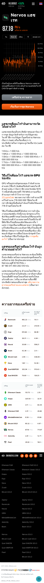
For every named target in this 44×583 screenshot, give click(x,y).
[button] (33, 4)
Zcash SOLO (27, 487)
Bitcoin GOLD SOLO (29, 492)
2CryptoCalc (8, 197)
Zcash (10, 326)
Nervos (10, 430)
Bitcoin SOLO (27, 557)
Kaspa (10, 399)
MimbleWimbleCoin (15, 417)
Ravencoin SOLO (28, 504)
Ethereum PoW (13, 411)
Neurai (10, 344)
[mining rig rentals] (34, 570)
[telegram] (35, 456)
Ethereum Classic (14, 392)
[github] (31, 456)
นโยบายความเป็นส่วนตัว (26, 574)
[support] (39, 579)
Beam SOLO (26, 527)
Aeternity (11, 436)
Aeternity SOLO (28, 522)
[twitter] (22, 456)
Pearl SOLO (26, 552)
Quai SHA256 (12, 375)
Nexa (10, 363)
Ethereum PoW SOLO (30, 465)
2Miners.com (12, 566)
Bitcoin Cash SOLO (29, 539)
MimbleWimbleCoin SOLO (31, 518)
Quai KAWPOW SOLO (30, 548)
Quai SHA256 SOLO (29, 543)
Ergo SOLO (26, 479)
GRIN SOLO (26, 513)
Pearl (10, 442)
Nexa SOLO (26, 483)
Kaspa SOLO (27, 474)
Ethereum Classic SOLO (31, 470)
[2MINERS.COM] (4, 4)
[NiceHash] (21, 570)
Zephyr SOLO (27, 500)
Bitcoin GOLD (13, 423)
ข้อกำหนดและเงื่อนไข (7, 577)
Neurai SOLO (27, 509)
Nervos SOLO (27, 534)
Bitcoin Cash (12, 357)
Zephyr (10, 338)
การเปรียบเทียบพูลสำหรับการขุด (10, 574)
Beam (10, 351)
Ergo (9, 332)
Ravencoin (11, 320)
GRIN (10, 405)
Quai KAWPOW (13, 369)
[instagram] (26, 456)
